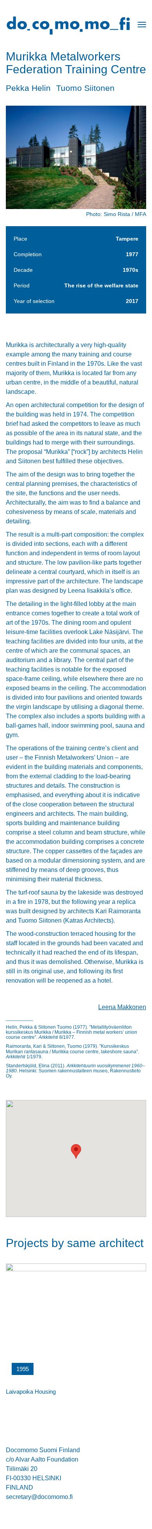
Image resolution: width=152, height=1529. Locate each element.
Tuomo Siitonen (85, 87)
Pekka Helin (28, 87)
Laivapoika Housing (31, 1391)
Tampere (127, 239)
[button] (76, 1151)
